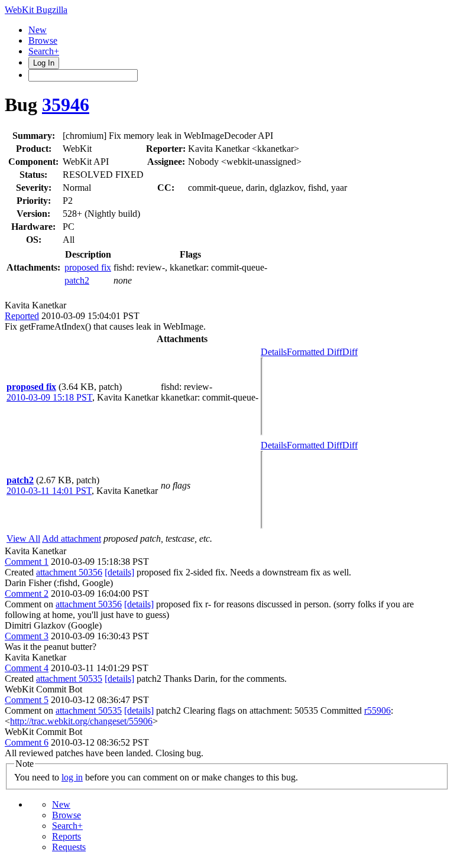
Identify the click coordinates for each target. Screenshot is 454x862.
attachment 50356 (69, 572)
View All (23, 539)
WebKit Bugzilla (36, 10)
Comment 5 (26, 700)
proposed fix (87, 267)
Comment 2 (26, 593)
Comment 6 (26, 742)
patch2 (76, 280)
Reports (66, 836)
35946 (65, 104)
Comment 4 (26, 668)
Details (274, 352)
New (37, 30)
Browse (42, 40)
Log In (43, 62)
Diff (350, 352)
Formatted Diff (314, 352)
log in (72, 777)
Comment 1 (26, 562)
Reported (22, 316)
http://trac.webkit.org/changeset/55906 (81, 721)
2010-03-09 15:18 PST (49, 397)
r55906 (377, 710)
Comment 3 (26, 636)
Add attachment (71, 539)
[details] (119, 572)
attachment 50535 (69, 679)
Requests (69, 847)
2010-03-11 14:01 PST (49, 491)
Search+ (43, 51)
